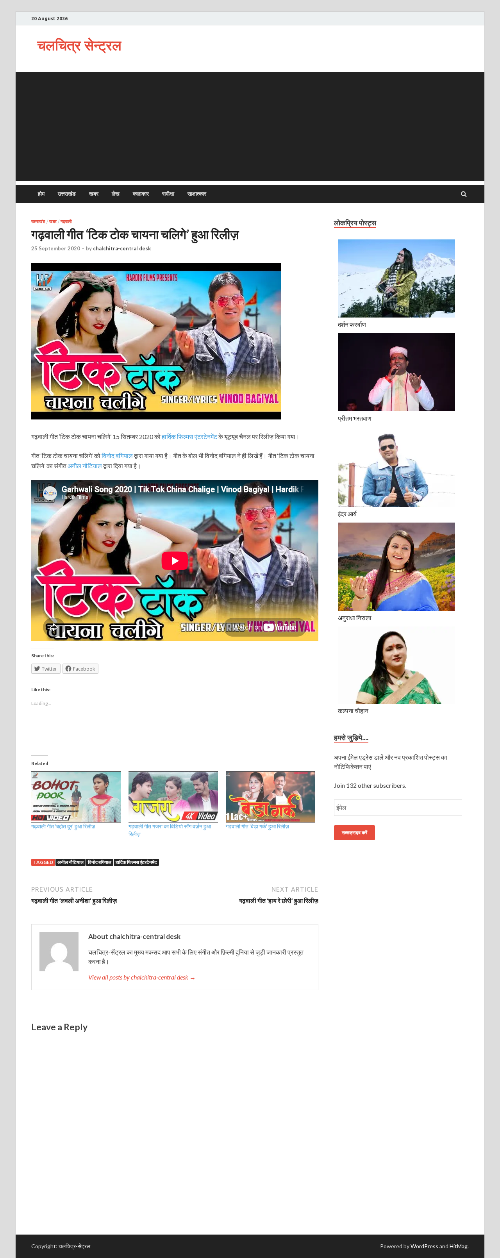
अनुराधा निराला (354, 617)
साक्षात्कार (197, 194)
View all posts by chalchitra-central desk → (142, 977)
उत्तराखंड (67, 194)
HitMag (459, 1246)
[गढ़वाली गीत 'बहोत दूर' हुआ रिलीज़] (76, 797)
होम (41, 194)
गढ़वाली (66, 221)
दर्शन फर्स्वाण (352, 324)
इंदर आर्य (347, 513)
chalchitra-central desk (122, 248)
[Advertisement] (250, 126)
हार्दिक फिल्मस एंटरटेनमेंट (189, 436)
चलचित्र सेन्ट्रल (79, 45)
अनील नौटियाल (85, 465)
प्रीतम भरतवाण (354, 418)
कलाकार (141, 194)
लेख (116, 194)
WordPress (424, 1246)
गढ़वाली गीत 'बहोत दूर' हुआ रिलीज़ (63, 826)
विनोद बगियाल (117, 455)
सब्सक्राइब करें (354, 832)
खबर (93, 194)
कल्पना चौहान (353, 710)
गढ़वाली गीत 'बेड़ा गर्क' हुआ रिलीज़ (257, 826)
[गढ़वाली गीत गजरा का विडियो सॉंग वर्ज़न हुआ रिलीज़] (173, 797)
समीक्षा (168, 194)
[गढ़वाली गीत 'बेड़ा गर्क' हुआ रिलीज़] (270, 797)
